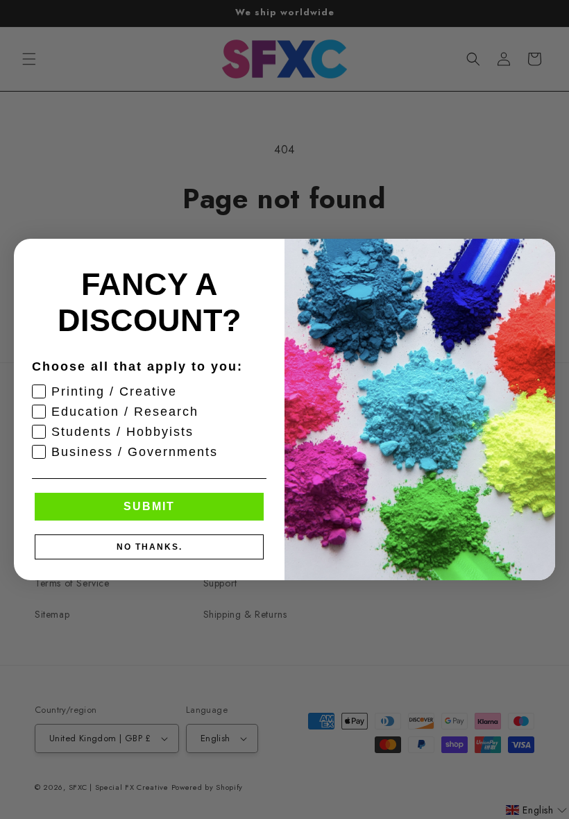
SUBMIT (149, 506)
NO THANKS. (149, 547)
